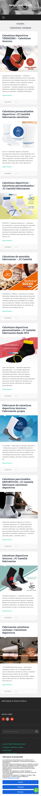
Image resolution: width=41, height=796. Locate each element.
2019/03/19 (8, 396)
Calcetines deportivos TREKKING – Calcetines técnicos (16, 38)
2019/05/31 (8, 247)
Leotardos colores (10, 753)
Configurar (20, 787)
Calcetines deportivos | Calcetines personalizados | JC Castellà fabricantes (18, 185)
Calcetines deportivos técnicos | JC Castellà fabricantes (15, 558)
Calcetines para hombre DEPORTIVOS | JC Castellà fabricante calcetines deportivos (17, 483)
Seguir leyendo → (8, 95)
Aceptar (20, 782)
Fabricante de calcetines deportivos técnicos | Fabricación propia (16, 408)
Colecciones (7, 750)
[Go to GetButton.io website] (36, 794)
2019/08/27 (8, 173)
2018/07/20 (8, 546)
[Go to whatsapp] (36, 790)
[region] (20, 775)
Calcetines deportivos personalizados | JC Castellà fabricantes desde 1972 (18, 330)
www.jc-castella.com (20, 4)
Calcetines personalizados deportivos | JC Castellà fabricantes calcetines (17, 114)
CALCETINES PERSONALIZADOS (14, 744)
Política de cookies (13, 778)
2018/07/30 (8, 469)
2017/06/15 (8, 691)
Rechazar (21, 792)
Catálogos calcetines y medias (13, 747)
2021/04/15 (8, 102)
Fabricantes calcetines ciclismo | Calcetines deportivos (15, 629)
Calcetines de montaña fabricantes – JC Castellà (17, 258)
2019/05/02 (8, 318)
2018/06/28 (8, 617)
